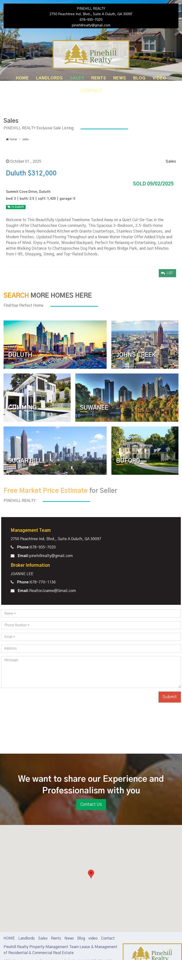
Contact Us (91, 804)
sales (25, 139)
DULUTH (20, 355)
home (13, 139)
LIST (170, 273)
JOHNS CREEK (136, 355)
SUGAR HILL (25, 461)
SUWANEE (94, 408)
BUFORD (128, 461)
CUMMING (22, 408)
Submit (170, 697)
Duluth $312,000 (31, 173)
